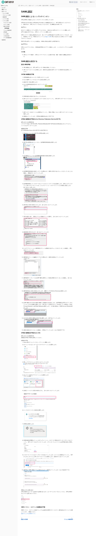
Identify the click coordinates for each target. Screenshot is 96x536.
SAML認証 (6, 28)
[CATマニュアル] (7, 2)
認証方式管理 (6, 26)
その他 (79, 16)
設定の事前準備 (81, 20)
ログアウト (80, 15)
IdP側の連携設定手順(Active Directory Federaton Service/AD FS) (84, 24)
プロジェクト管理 (7, 15)
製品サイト (92, 2)
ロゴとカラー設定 (7, 22)
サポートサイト (83, 2)
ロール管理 (6, 34)
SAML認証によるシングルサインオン (83, 11)
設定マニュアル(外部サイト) (28, 513)
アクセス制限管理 (7, 30)
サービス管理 (6, 13)
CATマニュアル (4, 5)
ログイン (80, 13)
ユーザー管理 (6, 18)
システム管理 (6, 20)
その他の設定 (6, 35)
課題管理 (5, 17)
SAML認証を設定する (81, 18)
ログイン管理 (6, 24)
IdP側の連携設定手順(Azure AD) (83, 27)
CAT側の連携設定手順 (82, 21)
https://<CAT (48, 36)
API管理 (5, 32)
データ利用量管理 (7, 37)
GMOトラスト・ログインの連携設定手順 (83, 30)
